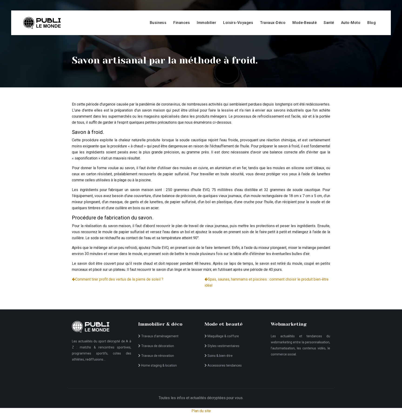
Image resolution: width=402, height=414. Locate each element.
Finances (181, 22)
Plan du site (201, 411)
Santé (329, 22)
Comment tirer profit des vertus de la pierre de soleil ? (119, 279)
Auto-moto (350, 22)
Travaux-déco (272, 22)
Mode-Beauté (304, 22)
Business (158, 22)
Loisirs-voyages (238, 22)
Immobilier (206, 22)
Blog (371, 22)
